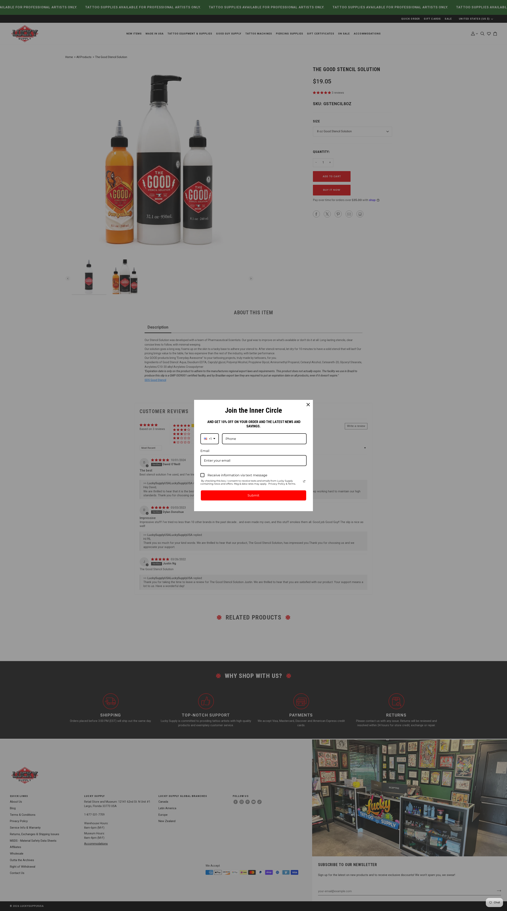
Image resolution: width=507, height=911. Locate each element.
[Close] (308, 404)
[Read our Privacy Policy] (304, 481)
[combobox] (209, 438)
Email (204, 451)
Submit (253, 495)
